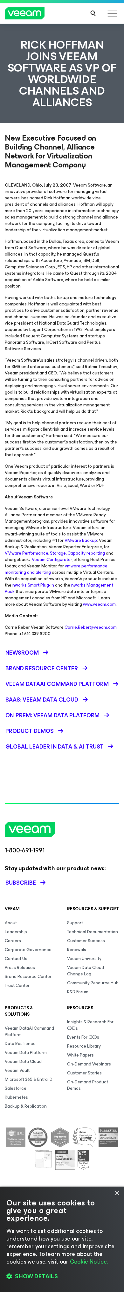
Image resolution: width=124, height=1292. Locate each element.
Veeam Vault (17, 1070)
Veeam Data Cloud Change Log (85, 971)
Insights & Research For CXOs (90, 1025)
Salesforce (15, 1088)
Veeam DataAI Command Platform (29, 1031)
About (11, 923)
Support (75, 923)
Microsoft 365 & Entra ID (28, 1079)
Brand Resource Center (28, 976)
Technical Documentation (92, 931)
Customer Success (86, 940)
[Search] (93, 13)
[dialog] (62, 1239)
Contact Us (16, 958)
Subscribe (20, 883)
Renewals (76, 949)
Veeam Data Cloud (23, 1061)
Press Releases (20, 967)
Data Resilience (20, 1043)
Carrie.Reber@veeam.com (91, 627)
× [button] (116, 1193)
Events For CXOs (83, 1037)
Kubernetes (16, 1097)
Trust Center (17, 985)
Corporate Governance (28, 949)
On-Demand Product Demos (87, 1085)
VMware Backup (81, 540)
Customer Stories (84, 1073)
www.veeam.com (99, 604)
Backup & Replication (26, 1106)
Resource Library (84, 1046)
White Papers (80, 1055)
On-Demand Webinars (89, 1064)
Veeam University (84, 958)
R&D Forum (77, 992)
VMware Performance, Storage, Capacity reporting (55, 553)
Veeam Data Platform (26, 1052)
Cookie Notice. (89, 1261)
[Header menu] (112, 13)
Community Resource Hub (93, 983)
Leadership (16, 931)
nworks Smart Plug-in (33, 585)
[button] (62, 1276)
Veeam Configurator (52, 559)
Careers (13, 940)
